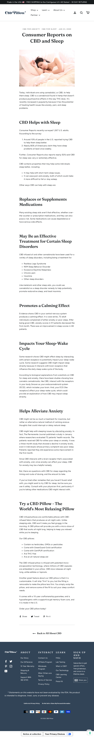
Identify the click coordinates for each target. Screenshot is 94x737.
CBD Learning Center (61, 675)
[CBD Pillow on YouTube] (6, 670)
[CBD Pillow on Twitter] (11, 661)
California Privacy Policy (32, 703)
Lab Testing (60, 662)
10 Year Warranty (27, 666)
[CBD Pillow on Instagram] (11, 666)
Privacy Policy (44, 684)
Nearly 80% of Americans (35, 145)
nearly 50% (61, 155)
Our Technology (62, 670)
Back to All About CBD (49, 633)
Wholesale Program (42, 667)
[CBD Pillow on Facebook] (6, 661)
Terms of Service (45, 680)
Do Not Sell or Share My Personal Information (56, 703)
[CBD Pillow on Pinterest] (6, 666)
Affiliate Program (45, 662)
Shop (33, 10)
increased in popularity (37, 102)
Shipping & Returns (25, 671)
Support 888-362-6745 (26, 678)
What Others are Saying (45, 674)
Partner (34, 15)
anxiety (45, 176)
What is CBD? (61, 666)
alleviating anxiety (63, 431)
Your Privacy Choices (55, 734)
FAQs (58, 658)
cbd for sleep (49, 29)
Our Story (25, 658)
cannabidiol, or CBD (54, 92)
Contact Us (43, 658)
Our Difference (27, 662)
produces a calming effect (31, 316)
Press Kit (59, 681)
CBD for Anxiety (31, 29)
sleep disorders (35, 257)
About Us (58, 10)
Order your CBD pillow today (32, 608)
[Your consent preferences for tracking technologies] (90, 733)
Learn (45, 10)
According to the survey (30, 133)
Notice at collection (32, 734)
